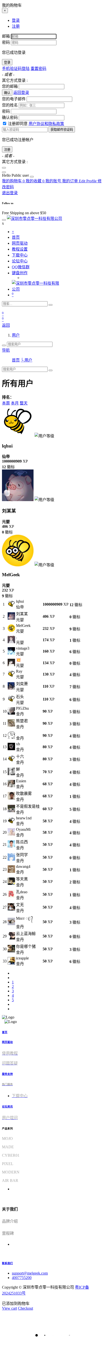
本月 (15, 403)
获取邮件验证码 (62, 129)
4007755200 (22, 1278)
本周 (6, 403)
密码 (6, 42)
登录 (7, 62)
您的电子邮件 (14, 99)
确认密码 (10, 117)
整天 (24, 403)
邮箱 (6, 36)
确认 (7, 93)
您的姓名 (10, 105)
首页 (16, 360)
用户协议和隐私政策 (46, 124)
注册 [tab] (16, 26)
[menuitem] (16, 175)
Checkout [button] (25, 1308)
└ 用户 (26, 360)
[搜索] (51, 305)
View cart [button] (9, 1308)
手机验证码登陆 (16, 68)
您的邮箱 (10, 86)
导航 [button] (6, 350)
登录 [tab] (16, 20)
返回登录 (21, 92)
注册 (7, 149)
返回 (6, 325)
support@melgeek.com (30, 1273)
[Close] (4, 168)
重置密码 (38, 68)
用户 (16, 335)
